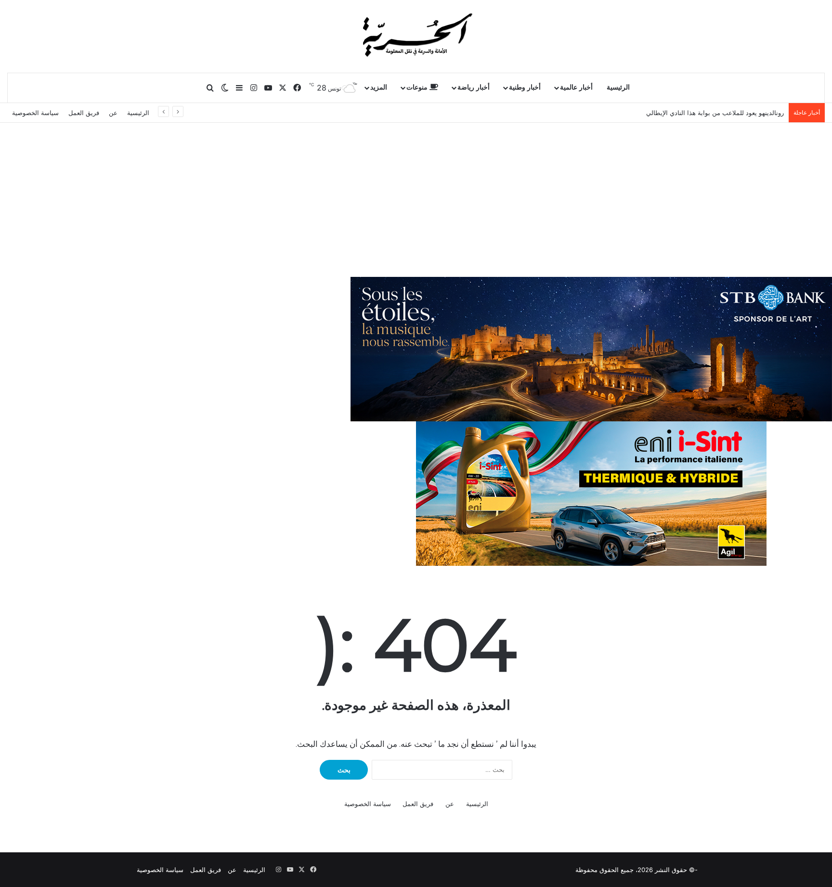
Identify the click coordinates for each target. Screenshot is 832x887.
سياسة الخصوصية (35, 113)
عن (113, 113)
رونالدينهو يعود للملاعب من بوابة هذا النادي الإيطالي (715, 113)
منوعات (417, 87)
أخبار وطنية (525, 87)
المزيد (378, 87)
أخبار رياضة (473, 87)
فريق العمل (83, 113)
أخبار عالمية (576, 87)
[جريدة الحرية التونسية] (416, 36)
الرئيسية (618, 87)
